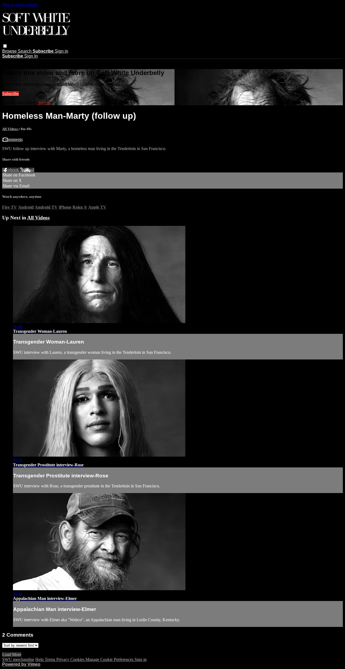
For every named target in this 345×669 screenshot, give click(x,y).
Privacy (63, 659)
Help (40, 659)
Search (25, 51)
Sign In (31, 56)
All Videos (10, 129)
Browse (10, 51)
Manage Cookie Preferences (109, 659)
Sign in (61, 51)
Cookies (77, 659)
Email (29, 170)
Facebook (11, 170)
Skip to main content (19, 4)
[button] (5, 46)
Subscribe (10, 93)
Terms (50, 659)
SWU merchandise (18, 659)
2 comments (12, 139)
